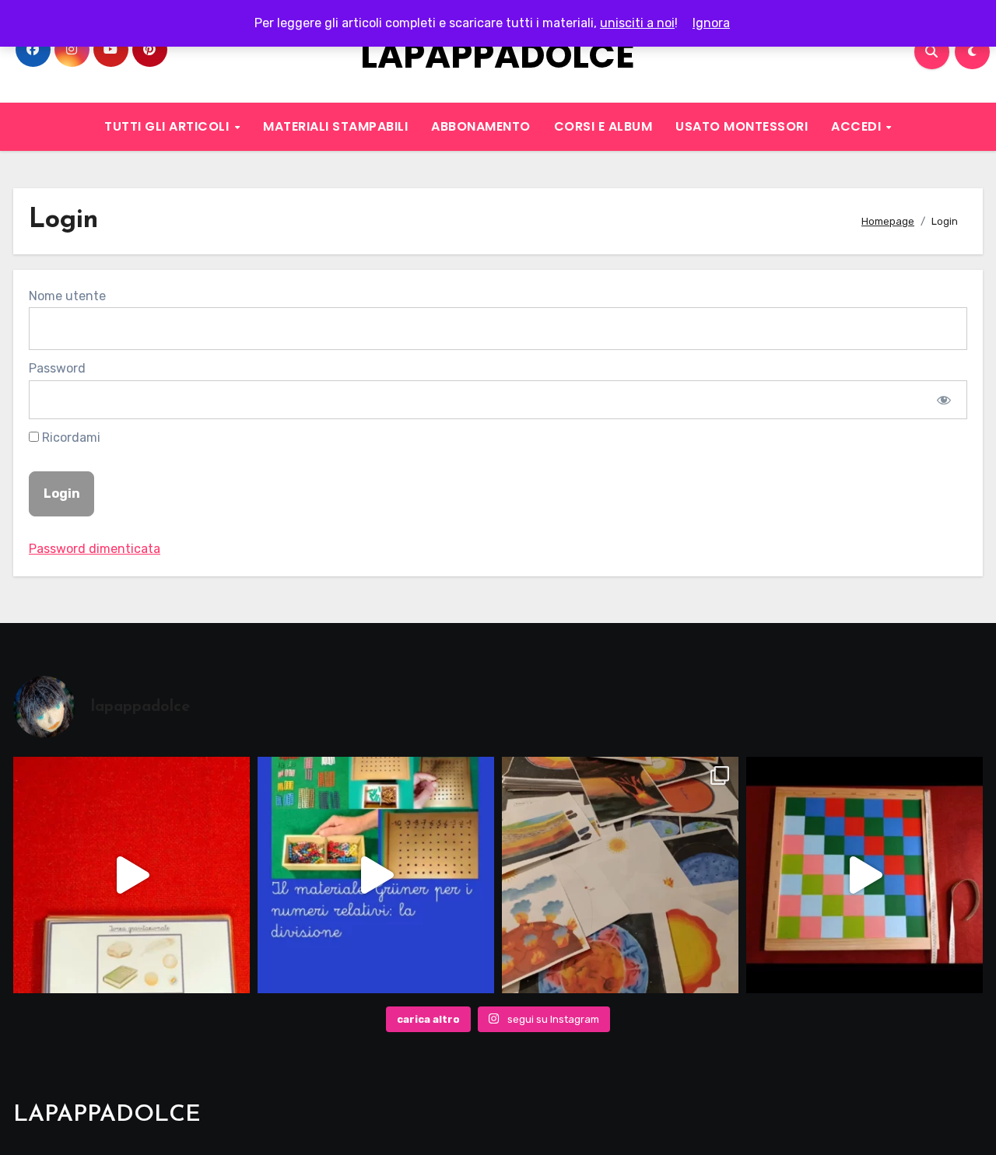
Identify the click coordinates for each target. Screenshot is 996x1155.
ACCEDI (858, 126)
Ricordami (69, 437)
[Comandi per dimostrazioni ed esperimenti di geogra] (131, 875)
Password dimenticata (94, 548)
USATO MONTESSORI (741, 126)
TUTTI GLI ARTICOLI (168, 126)
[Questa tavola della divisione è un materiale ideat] (376, 875)
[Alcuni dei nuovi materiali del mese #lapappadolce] (620, 875)
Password (57, 368)
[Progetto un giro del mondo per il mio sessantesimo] (864, 875)
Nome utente (67, 296)
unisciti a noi (637, 23)
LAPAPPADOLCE (497, 55)
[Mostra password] (944, 399)
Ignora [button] (711, 23)
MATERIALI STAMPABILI (335, 126)
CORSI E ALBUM (603, 126)
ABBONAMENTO (481, 126)
